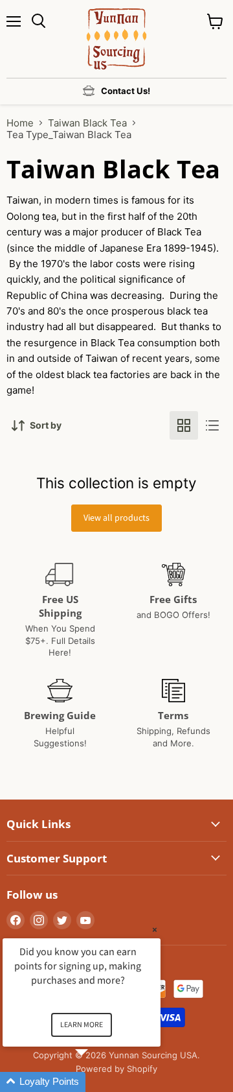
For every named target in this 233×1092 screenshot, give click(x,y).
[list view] (212, 425)
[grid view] (184, 425)
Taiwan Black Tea (87, 122)
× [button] (154, 929)
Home (20, 122)
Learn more (81, 1024)
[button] (97, 1082)
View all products (116, 518)
